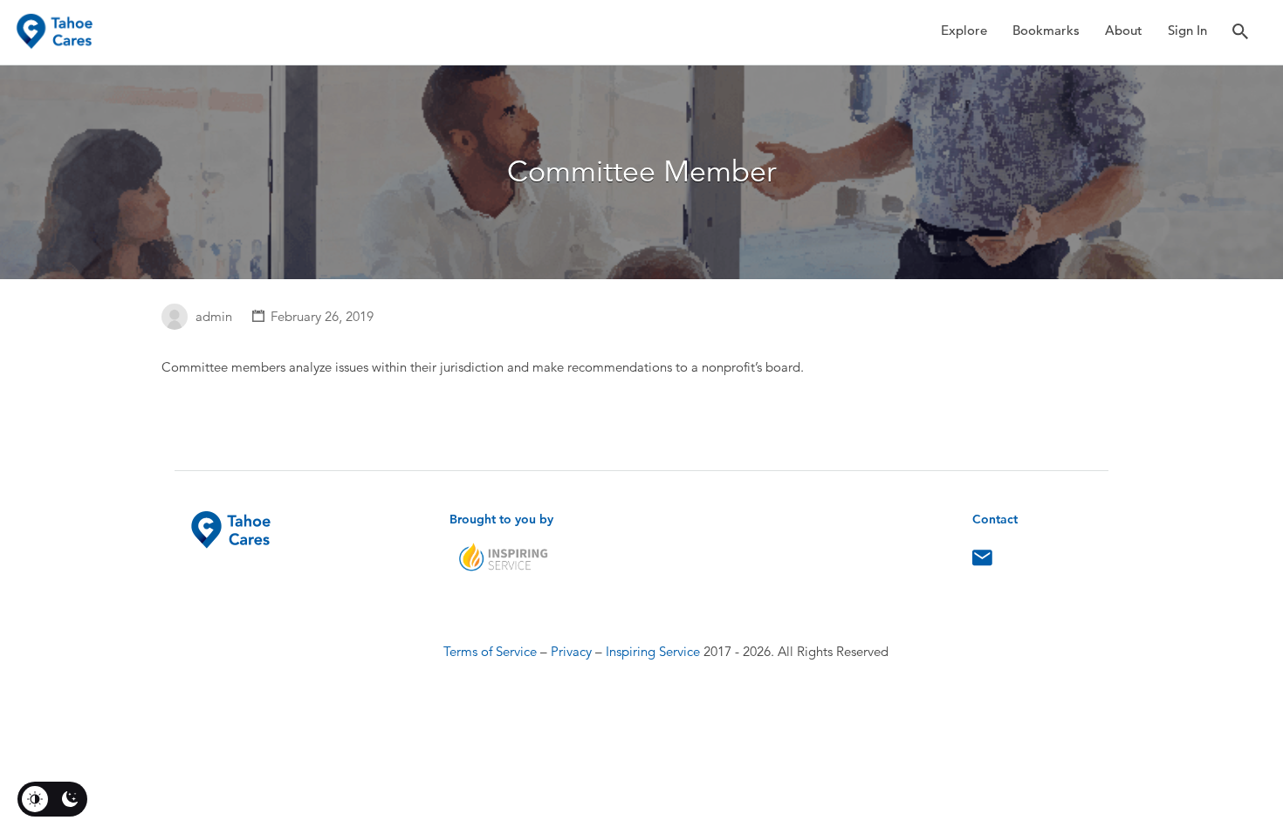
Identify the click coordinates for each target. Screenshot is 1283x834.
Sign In (1187, 30)
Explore (964, 30)
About (1123, 30)
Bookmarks (1046, 30)
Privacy (571, 651)
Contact (982, 562)
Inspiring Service (653, 651)
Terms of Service (490, 651)
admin (214, 316)
